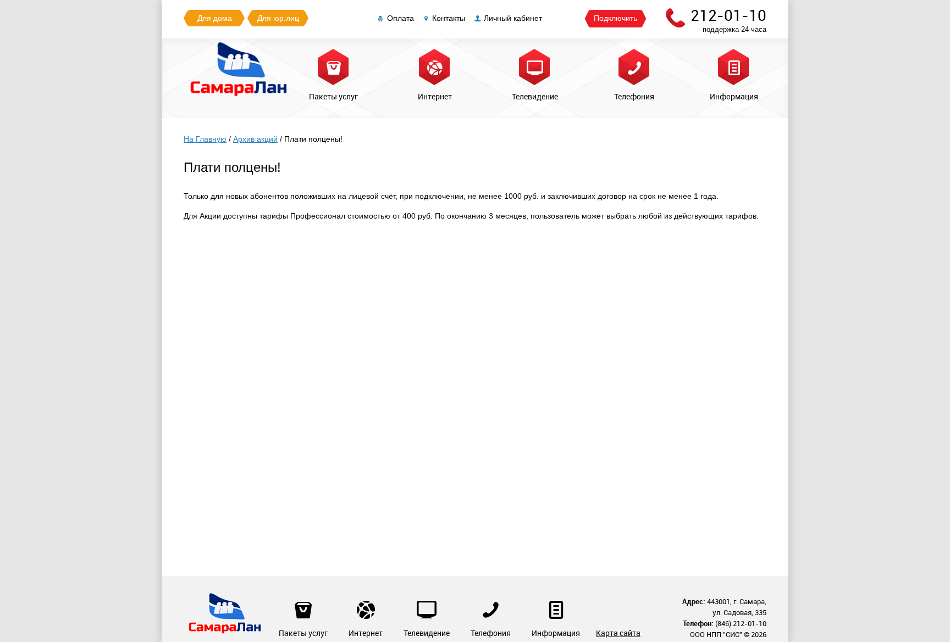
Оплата (400, 18)
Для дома (214, 18)
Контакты (448, 18)
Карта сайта (618, 633)
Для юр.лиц (278, 18)
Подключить (615, 18)
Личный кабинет (513, 18)
